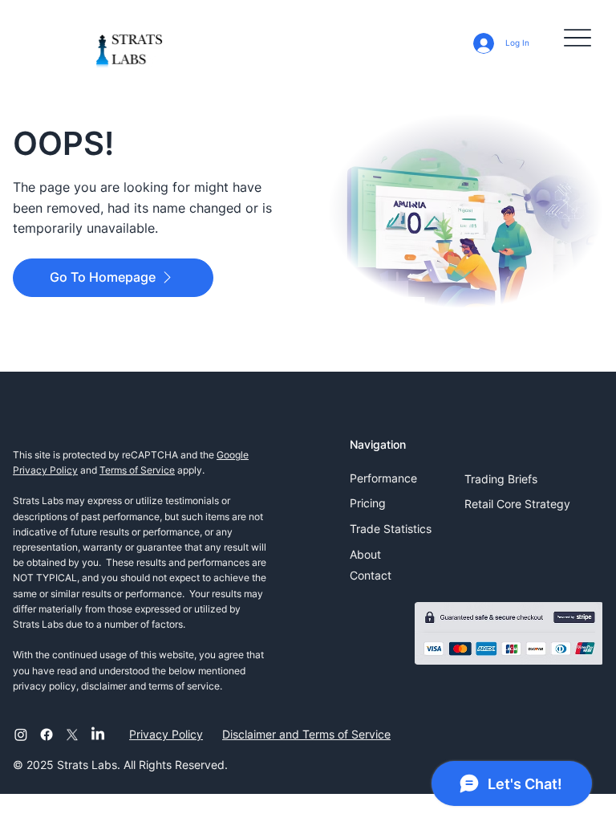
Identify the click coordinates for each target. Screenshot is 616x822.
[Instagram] (21, 734)
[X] (72, 734)
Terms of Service (137, 470)
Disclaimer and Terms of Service (306, 734)
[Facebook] (46, 734)
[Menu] (577, 37)
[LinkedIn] (98, 734)
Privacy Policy (166, 734)
